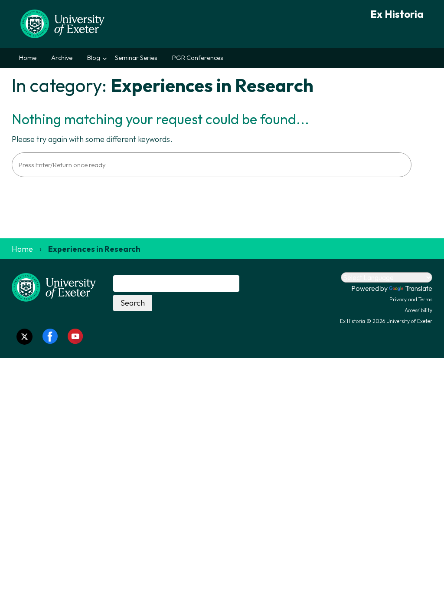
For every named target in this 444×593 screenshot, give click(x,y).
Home (27, 58)
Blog (93, 58)
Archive (61, 58)
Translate (418, 288)
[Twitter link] (24, 337)
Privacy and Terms (410, 299)
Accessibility (418, 310)
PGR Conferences (197, 58)
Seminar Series (136, 58)
